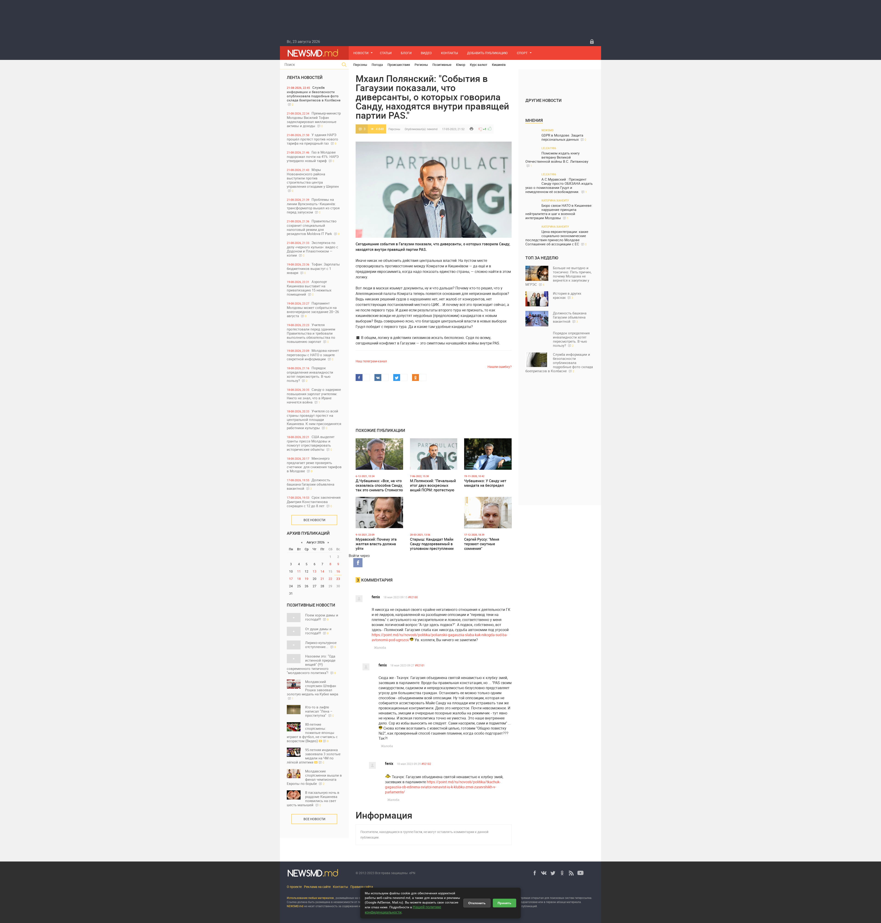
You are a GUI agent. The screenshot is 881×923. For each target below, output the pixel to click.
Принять (504, 903)
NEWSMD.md (295, 906)
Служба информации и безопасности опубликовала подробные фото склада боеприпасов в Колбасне (313, 95)
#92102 (426, 764)
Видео (426, 53)
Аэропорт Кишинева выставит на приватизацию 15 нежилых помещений (309, 287)
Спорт (522, 53)
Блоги (406, 53)
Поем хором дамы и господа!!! (321, 617)
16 (338, 571)
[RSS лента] (571, 873)
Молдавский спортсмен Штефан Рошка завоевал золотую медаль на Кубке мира (312, 689)
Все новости (314, 520)
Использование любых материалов (310, 898)
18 (299, 578)
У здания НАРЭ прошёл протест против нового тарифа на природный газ (312, 138)
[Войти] (592, 41)
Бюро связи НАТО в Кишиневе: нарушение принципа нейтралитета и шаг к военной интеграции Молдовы (558, 211)
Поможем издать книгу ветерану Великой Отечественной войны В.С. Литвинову (556, 159)
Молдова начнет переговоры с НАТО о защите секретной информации (313, 354)
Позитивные (442, 64)
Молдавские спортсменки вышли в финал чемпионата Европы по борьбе (314, 777)
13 (314, 571)
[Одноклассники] (562, 873)
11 (299, 571)
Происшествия (399, 64)
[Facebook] (534, 873)
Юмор (460, 64)
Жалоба (380, 647)
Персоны (360, 64)
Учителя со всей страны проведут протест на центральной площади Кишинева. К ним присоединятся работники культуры (314, 419)
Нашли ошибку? (500, 366)
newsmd (432, 129)
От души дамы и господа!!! (318, 631)
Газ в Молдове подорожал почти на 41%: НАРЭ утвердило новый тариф (313, 156)
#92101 (420, 665)
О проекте (294, 886)
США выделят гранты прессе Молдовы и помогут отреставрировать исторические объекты (311, 443)
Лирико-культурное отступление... (321, 644)
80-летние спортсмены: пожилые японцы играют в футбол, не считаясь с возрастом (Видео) (312, 732)
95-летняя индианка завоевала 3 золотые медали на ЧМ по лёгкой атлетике (313, 755)
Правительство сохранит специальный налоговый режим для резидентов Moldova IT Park (313, 227)
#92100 (413, 597)
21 (322, 578)
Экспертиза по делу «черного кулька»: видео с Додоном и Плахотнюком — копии (312, 248)
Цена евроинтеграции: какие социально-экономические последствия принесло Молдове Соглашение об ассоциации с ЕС (556, 237)
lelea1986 (548, 148)
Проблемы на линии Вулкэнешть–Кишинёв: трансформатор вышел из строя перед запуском (313, 205)
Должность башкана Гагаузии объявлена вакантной (310, 484)
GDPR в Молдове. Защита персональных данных (563, 137)
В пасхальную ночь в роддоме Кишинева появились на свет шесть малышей (313, 798)
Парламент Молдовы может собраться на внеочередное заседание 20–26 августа (313, 309)
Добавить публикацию (487, 53)
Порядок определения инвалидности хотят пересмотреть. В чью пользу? (310, 374)
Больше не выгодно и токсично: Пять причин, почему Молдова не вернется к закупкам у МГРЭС (558, 276)
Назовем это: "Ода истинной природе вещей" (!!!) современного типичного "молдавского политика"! (311, 664)
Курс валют (478, 64)
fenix (376, 596)
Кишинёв (499, 64)
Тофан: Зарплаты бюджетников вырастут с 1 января (313, 268)
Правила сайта (361, 886)
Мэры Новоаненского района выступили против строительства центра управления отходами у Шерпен (313, 180)
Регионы (421, 64)
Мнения (534, 120)
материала (573, 902)
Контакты (449, 53)
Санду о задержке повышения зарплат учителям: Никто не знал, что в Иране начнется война (314, 395)
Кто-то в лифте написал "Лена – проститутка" (319, 711)
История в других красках (567, 295)
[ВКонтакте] (543, 873)
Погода (377, 64)
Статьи (386, 53)
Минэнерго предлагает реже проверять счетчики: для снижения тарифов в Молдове (314, 464)
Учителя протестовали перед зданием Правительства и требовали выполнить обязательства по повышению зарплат (311, 333)
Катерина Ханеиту (555, 200)
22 (330, 578)
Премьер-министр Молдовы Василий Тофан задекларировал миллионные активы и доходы (314, 119)
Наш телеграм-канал (371, 361)
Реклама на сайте (317, 886)
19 (306, 578)
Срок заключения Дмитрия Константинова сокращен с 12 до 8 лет (313, 501)
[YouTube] (580, 873)
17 (291, 578)
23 (338, 578)
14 (322, 571)
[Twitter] (553, 873)
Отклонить (477, 903)
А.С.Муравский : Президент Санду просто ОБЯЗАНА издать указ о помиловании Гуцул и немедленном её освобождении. (559, 185)
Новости (360, 53)
